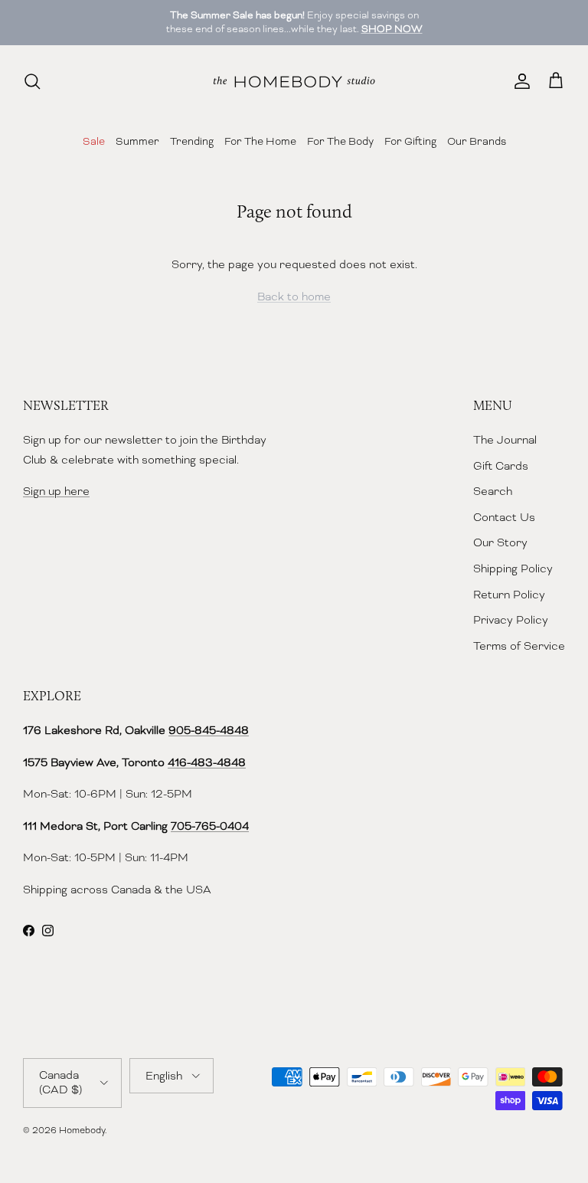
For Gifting (410, 141)
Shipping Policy (513, 568)
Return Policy (509, 594)
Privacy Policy (510, 620)
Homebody (82, 1130)
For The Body (340, 141)
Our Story (500, 542)
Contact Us (504, 517)
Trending (192, 141)
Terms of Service (519, 646)
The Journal (505, 439)
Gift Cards (500, 466)
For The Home (260, 141)
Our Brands (476, 141)
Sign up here (56, 491)
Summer (137, 141)
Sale (94, 141)
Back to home (294, 296)
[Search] (32, 81)
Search (492, 491)
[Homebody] (294, 82)
